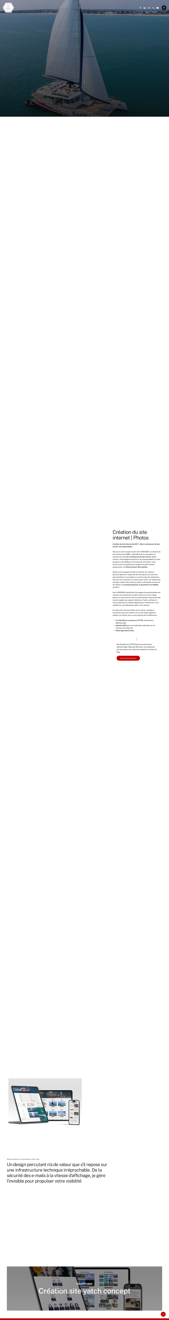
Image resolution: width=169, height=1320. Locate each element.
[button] (164, 8)
